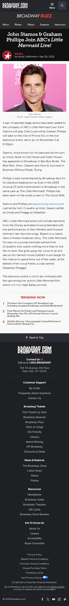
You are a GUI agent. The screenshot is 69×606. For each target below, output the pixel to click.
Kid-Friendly (35, 431)
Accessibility (34, 538)
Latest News (34, 470)
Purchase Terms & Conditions (34, 563)
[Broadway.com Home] (15, 5)
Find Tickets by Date (34, 412)
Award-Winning (34, 441)
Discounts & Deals (34, 451)
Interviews (60, 24)
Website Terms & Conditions (34, 559)
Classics (34, 436)
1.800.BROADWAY (40, 362)
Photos (18, 24)
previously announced (50, 204)
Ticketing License (34, 572)
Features (44, 24)
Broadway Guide (34, 499)
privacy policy (58, 586)
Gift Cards (34, 509)
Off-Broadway (34, 446)
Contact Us (33, 359)
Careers (34, 533)
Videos (30, 24)
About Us (34, 528)
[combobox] (60, 5)
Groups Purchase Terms (34, 568)
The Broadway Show (35, 465)
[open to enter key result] (62, 5)
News (6, 24)
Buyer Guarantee (34, 543)
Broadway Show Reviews (34, 514)
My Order (34, 388)
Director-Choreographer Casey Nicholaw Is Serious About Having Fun (34, 322)
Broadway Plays (34, 422)
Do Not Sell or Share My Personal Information (34, 582)
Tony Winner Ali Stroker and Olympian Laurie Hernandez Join (32, 313)
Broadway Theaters (34, 504)
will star (16, 285)
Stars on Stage (34, 426)
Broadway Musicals (34, 417)
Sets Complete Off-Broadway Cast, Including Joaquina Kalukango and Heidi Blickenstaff (35, 304)
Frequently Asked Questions (34, 393)
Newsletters (34, 494)
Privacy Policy (34, 554)
